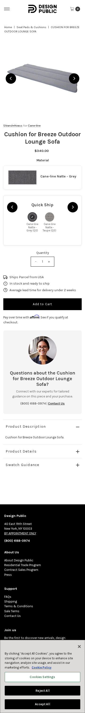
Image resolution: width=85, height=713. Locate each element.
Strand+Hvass (12, 125)
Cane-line (34, 125)
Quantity (42, 253)
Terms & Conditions (18, 606)
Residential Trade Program (22, 565)
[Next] (74, 78)
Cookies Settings (42, 677)
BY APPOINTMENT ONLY (20, 533)
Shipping (10, 601)
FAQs (7, 597)
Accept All (42, 704)
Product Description (26, 426)
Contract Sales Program (21, 570)
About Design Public (18, 560)
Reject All (42, 690)
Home (8, 27)
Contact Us (12, 616)
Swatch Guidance (22, 464)
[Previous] (11, 78)
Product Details (21, 451)
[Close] (79, 646)
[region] (42, 78)
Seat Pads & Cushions (31, 27)
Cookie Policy (41, 667)
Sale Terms (11, 611)
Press (8, 575)
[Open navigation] (7, 9)
